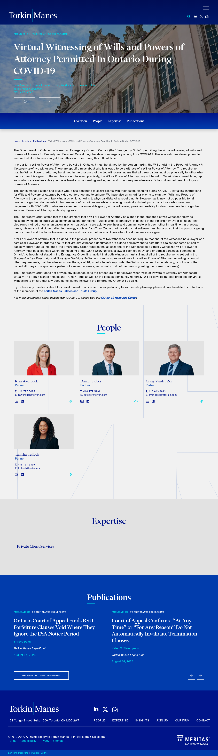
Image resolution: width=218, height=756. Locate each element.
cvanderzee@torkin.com (163, 395)
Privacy (44, 741)
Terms (12, 741)
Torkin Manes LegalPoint (50, 34)
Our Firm (182, 720)
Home (17, 141)
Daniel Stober (42, 85)
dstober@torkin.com (95, 395)
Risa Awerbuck (22, 85)
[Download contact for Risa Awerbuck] (16, 401)
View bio (42, 367)
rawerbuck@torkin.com (31, 395)
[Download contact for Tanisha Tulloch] (16, 475)
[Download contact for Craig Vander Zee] (147, 401)
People (97, 121)
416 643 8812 (157, 391)
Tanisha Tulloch (86, 85)
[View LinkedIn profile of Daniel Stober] (88, 401)
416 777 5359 (26, 464)
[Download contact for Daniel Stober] (82, 401)
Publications (135, 121)
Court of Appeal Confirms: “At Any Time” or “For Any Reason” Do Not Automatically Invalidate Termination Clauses (154, 630)
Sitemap (58, 741)
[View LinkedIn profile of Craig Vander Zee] (153, 401)
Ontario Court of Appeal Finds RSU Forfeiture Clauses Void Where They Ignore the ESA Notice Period (54, 627)
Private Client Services (35, 546)
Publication (22, 612)
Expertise (114, 121)
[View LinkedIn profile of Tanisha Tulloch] (22, 475)
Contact (203, 720)
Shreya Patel (22, 642)
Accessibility (28, 741)
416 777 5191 (91, 391)
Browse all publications (41, 675)
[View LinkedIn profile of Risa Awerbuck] (22, 401)
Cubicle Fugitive (39, 752)
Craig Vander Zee (64, 85)
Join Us (162, 720)
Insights (26, 141)
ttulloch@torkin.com (29, 468)
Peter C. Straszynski (125, 648)
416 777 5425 (26, 391)
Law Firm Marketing (18, 752)
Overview (80, 121)
